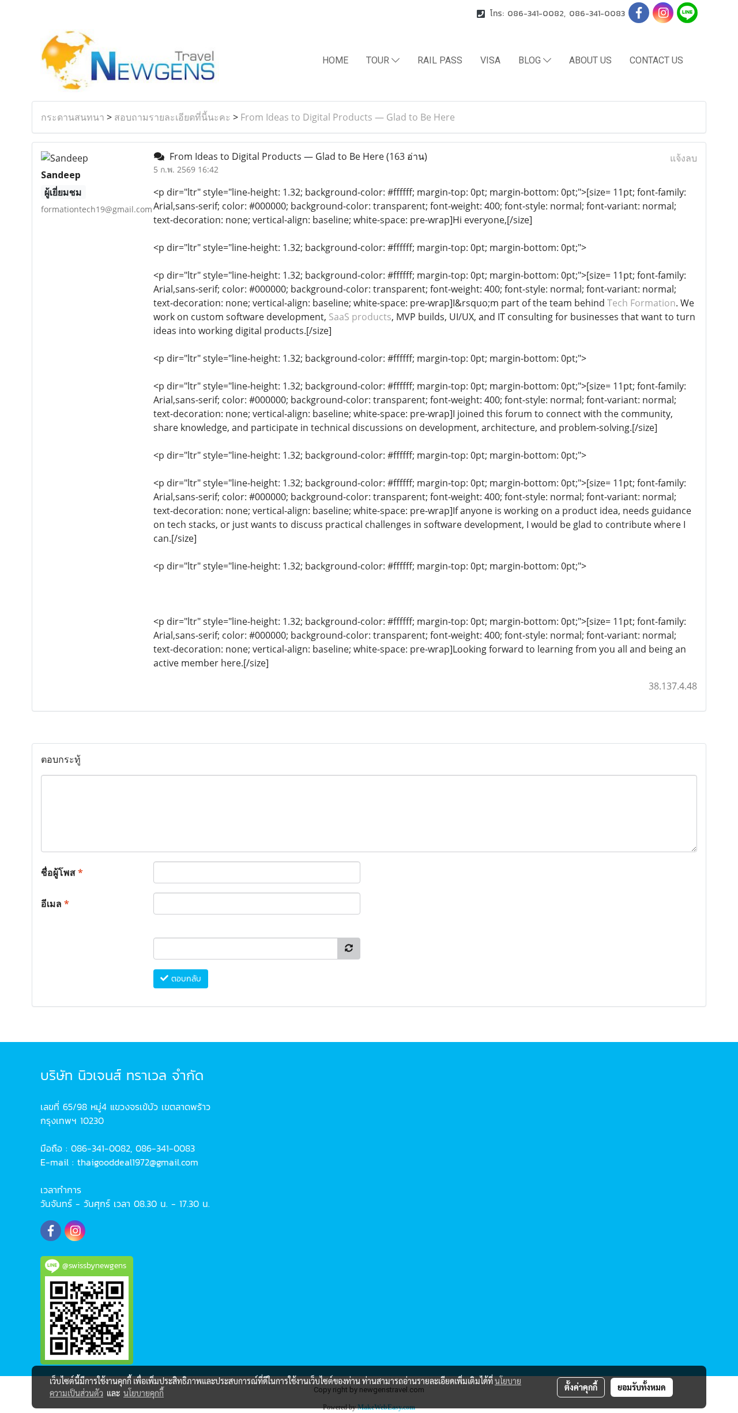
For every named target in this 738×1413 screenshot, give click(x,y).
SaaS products (360, 316)
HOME (335, 60)
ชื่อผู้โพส (62, 872)
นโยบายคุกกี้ (143, 1393)
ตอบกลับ (184, 979)
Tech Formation (641, 303)
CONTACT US (656, 60)
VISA (490, 60)
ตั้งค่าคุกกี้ (580, 1387)
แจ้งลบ (683, 158)
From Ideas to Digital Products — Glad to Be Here (347, 117)
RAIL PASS (439, 60)
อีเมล (55, 903)
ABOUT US (590, 60)
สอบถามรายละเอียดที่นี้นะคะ (172, 117)
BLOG (530, 60)
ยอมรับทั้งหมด (641, 1387)
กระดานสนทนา (72, 117)
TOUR (378, 60)
